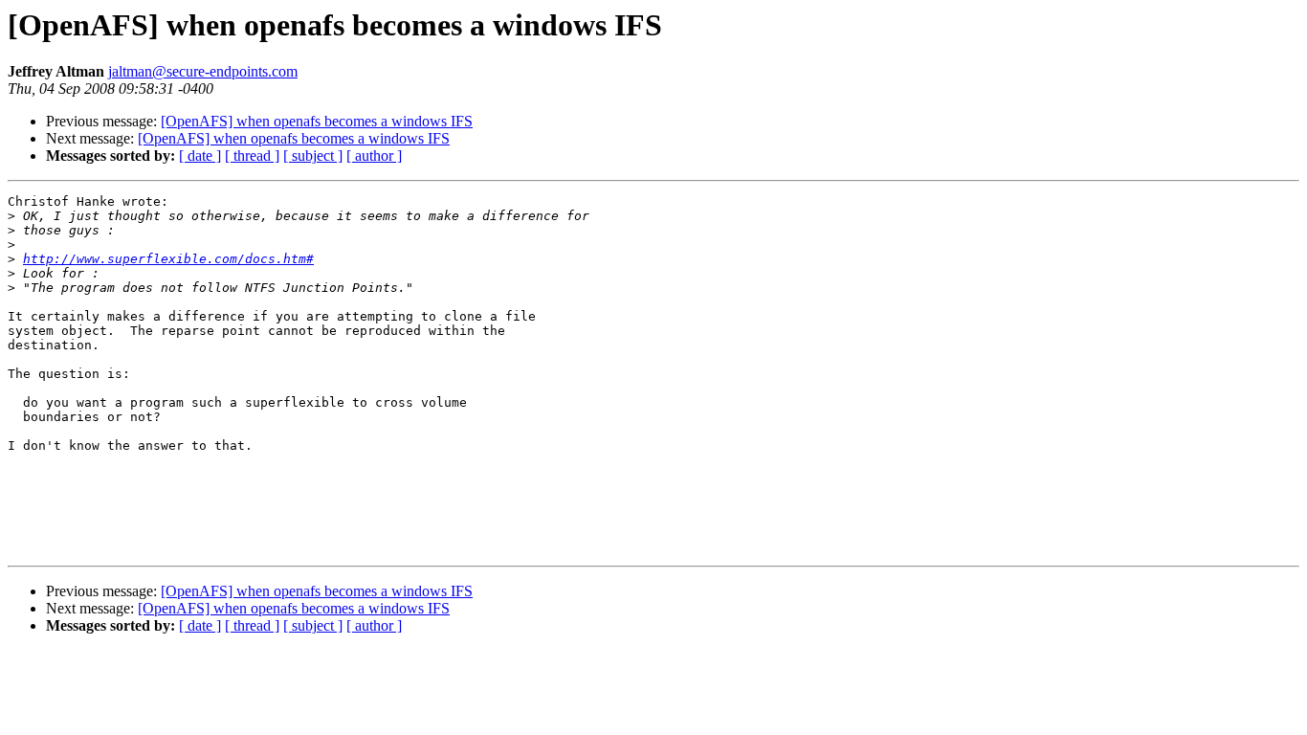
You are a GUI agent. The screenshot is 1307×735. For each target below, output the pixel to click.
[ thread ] (252, 155)
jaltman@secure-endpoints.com (203, 71)
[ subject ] (313, 155)
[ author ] (374, 155)
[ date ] (200, 155)
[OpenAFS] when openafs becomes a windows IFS (317, 121)
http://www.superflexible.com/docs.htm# (168, 259)
